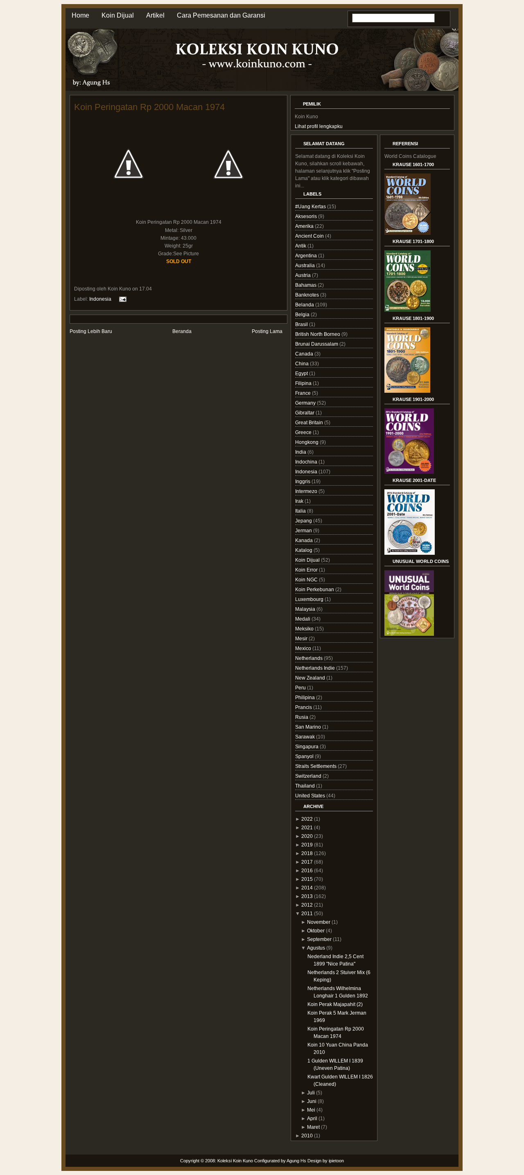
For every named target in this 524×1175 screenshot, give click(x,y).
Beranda (182, 331)
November (318, 922)
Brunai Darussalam (317, 344)
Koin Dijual (118, 15)
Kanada (304, 540)
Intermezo (306, 491)
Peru (301, 688)
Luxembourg (310, 599)
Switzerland (309, 776)
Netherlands (309, 658)
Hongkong (307, 442)
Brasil (302, 324)
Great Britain (309, 422)
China (302, 364)
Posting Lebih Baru (91, 331)
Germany (306, 403)
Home (80, 15)
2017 (307, 862)
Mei (311, 1110)
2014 (307, 888)
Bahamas (306, 285)
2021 (307, 828)
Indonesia (100, 299)
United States (310, 796)
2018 (307, 853)
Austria (303, 275)
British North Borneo (318, 334)
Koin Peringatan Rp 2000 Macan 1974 (149, 107)
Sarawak (305, 737)
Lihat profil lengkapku (319, 126)
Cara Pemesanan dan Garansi (221, 15)
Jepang (304, 521)
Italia (301, 511)
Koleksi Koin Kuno (235, 1160)
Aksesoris (306, 216)
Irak (300, 501)
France (303, 393)
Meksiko (305, 629)
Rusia (302, 717)
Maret (313, 1127)
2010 (307, 1136)
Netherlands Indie (315, 668)
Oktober (316, 931)
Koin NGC (307, 580)
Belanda (305, 305)
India (301, 452)
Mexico (303, 648)
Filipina (304, 383)
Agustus (316, 948)
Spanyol (305, 756)
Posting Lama (267, 331)
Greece (304, 432)
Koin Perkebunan (315, 589)
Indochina (306, 462)
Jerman (304, 530)
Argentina (306, 256)
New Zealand (310, 678)
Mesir (302, 639)
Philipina (305, 697)
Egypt (302, 373)
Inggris (303, 481)
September (319, 939)
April (312, 1118)
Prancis (304, 707)
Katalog (304, 550)
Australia (305, 265)
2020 (307, 836)
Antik (301, 246)
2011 (307, 913)
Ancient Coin (310, 236)
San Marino (308, 727)
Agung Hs (296, 1160)
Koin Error (307, 570)
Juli (311, 1093)
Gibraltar (305, 413)
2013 (307, 896)
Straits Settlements (316, 766)
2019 (307, 845)
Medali (303, 619)
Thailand (305, 786)
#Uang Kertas (311, 206)
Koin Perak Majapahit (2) (335, 1004)
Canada (304, 354)
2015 (307, 879)
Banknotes (307, 295)
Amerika (305, 226)
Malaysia (305, 609)
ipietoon (336, 1160)
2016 (307, 870)
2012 (307, 905)
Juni (311, 1101)
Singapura (307, 747)
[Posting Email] (122, 299)
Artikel (155, 15)
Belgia (303, 314)
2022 (307, 819)
